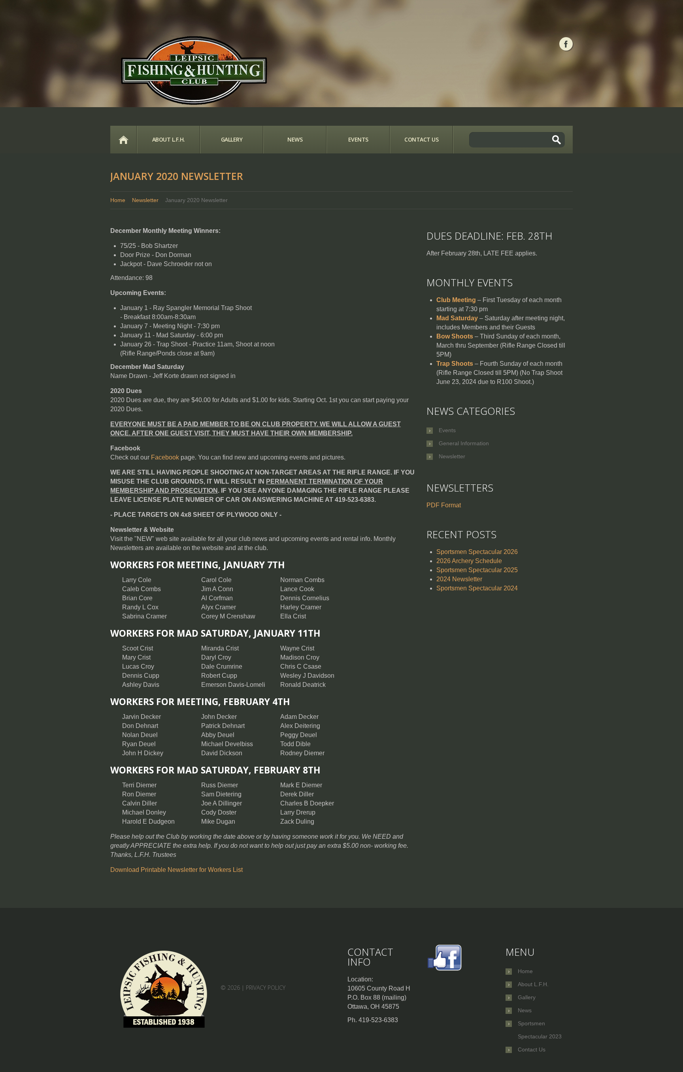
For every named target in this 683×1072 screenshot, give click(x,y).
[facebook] (566, 44)
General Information (464, 443)
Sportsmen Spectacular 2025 (477, 570)
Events (358, 139)
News (294, 139)
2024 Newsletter (459, 579)
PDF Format (443, 505)
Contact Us (421, 139)
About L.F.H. (168, 139)
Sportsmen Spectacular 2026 (477, 551)
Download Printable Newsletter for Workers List (176, 869)
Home (123, 139)
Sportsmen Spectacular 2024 (477, 588)
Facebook (165, 457)
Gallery (232, 139)
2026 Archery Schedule (469, 561)
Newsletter (145, 200)
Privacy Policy (265, 987)
